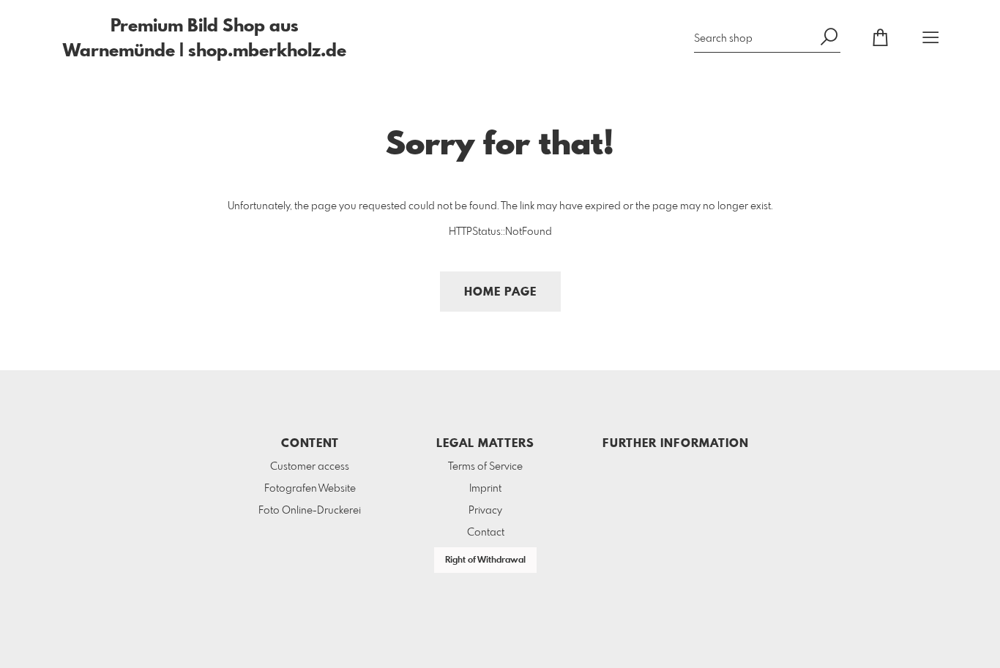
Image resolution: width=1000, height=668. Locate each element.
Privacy (485, 511)
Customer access (309, 467)
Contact (485, 533)
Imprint (485, 489)
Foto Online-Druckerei (309, 511)
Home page (500, 292)
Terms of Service (485, 467)
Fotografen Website (310, 489)
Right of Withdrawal (485, 560)
